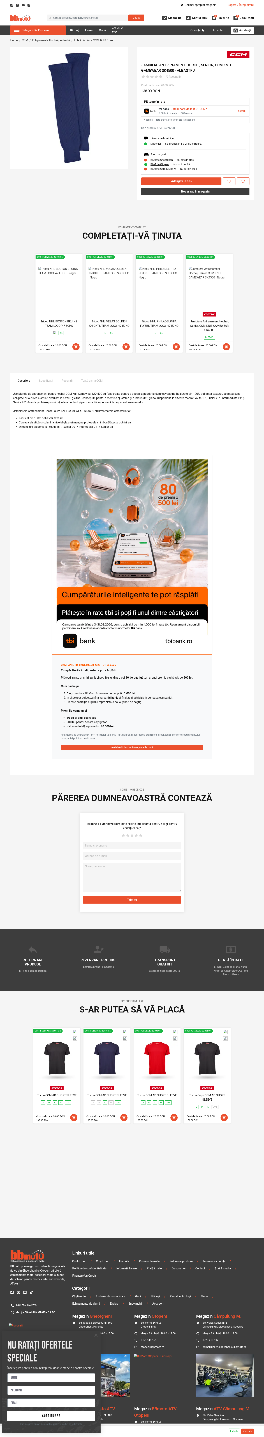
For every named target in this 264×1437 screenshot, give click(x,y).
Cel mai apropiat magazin (200, 5)
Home (14, 40)
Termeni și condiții (214, 1261)
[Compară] (243, 181)
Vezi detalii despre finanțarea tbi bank (132, 747)
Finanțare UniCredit (84, 1275)
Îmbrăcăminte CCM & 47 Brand (94, 40)
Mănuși (155, 1296)
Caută (136, 17)
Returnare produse (181, 1261)
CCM (25, 40)
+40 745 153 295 (26, 1305)
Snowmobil (135, 1303)
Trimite (132, 899)
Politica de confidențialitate (89, 1268)
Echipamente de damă (86, 1303)
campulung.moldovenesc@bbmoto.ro (225, 1347)
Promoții (195, 30)
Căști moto (79, 1296)
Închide (234, 1431)
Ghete (204, 1296)
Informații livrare (126, 1268)
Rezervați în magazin (195, 191)
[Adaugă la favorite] (229, 181)
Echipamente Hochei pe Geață (51, 40)
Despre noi (179, 1268)
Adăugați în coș (181, 181)
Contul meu (79, 1261)
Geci (138, 1296)
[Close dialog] (96, 1335)
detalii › (242, 110)
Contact (200, 1268)
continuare (51, 1416)
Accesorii (158, 1303)
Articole (218, 30)
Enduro (114, 1303)
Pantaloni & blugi (180, 1296)
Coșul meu (102, 1261)
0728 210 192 (210, 1340)
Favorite (124, 1261)
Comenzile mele (149, 1261)
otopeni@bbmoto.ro (152, 1347)
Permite (247, 1431)
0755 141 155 (148, 1340)
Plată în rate (154, 1268)
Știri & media (223, 1268)
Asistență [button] (245, 30)
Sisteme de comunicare (110, 1296)
